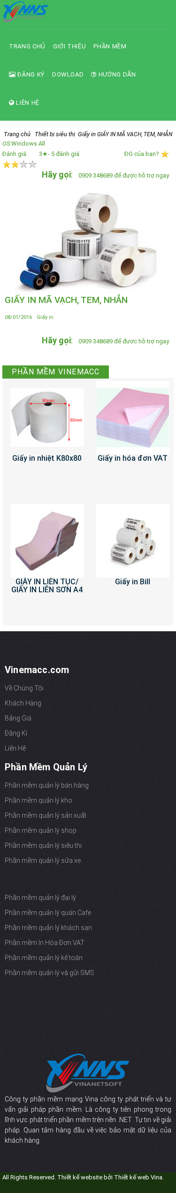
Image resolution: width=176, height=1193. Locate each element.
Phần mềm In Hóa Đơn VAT (44, 942)
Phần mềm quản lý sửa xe (43, 860)
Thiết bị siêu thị (55, 134)
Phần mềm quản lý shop (41, 830)
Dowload (68, 74)
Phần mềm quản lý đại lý (40, 897)
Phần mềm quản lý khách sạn (48, 927)
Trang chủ (27, 46)
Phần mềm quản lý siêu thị (43, 845)
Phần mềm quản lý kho (38, 800)
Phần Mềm (109, 46)
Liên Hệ (27, 102)
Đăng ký (30, 74)
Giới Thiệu (69, 46)
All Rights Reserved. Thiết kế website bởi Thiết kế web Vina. (83, 1177)
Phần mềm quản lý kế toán (44, 957)
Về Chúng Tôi (24, 688)
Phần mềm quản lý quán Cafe (48, 912)
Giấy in (87, 134)
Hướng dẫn (116, 74)
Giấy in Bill (132, 581)
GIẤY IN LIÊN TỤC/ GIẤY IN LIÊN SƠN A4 (47, 585)
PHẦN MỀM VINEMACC (55, 371)
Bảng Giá (18, 718)
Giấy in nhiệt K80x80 (47, 458)
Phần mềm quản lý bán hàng (47, 785)
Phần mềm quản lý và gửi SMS (49, 972)
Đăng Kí (16, 733)
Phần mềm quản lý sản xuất (45, 815)
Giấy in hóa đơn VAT (133, 458)
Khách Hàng (23, 703)
